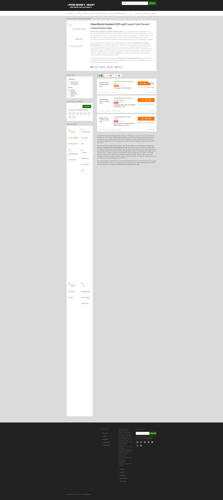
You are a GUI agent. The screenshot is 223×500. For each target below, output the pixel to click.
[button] (95, 67)
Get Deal (145, 100)
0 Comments (151, 92)
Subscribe (87, 106)
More (123, 106)
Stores (78, 13)
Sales (117, 75)
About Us (105, 433)
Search (152, 3)
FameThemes (86, 494)
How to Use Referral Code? (117, 13)
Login (154, 13)
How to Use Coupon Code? (98, 13)
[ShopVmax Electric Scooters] (78, 34)
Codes (108, 75)
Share (114, 92)
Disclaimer (105, 439)
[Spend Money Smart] (81, 5)
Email (119, 92)
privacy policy (148, 438)
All (100, 75)
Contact (105, 436)
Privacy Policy (106, 445)
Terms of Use (106, 442)
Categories (70, 13)
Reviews (85, 13)
